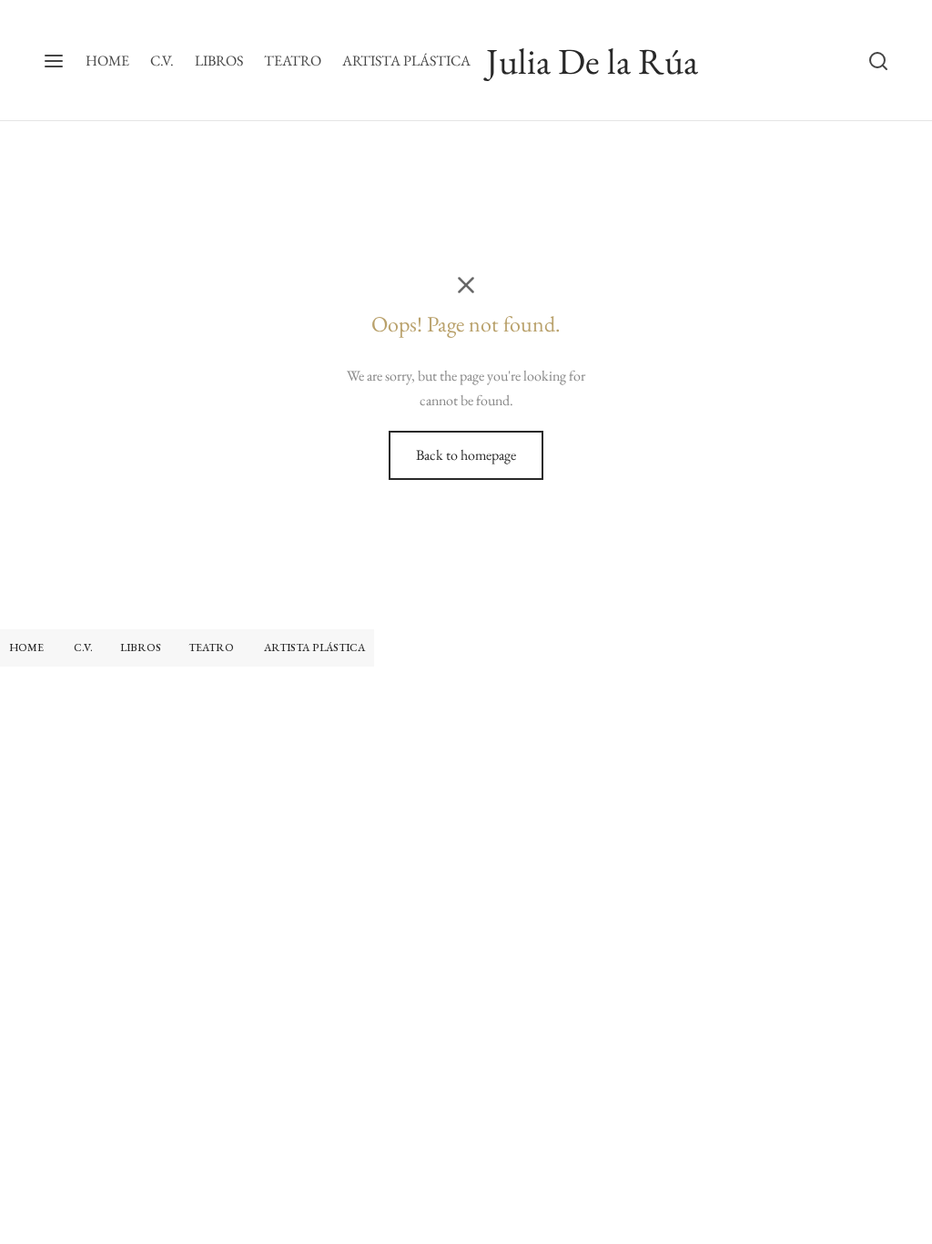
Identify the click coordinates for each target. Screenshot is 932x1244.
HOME (107, 60)
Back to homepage (466, 454)
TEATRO (292, 60)
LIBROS (219, 60)
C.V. (162, 60)
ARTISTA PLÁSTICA (406, 60)
